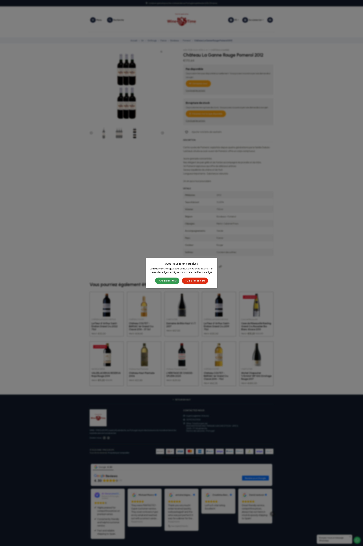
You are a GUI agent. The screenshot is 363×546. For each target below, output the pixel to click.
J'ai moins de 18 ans (196, 281)
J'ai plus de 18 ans (168, 281)
